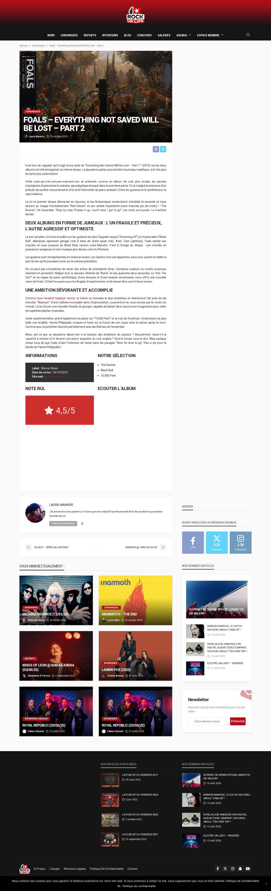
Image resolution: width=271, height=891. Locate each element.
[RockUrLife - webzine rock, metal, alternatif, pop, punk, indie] (135, 15)
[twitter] (82, 524)
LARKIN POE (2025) (116, 670)
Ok (119, 886)
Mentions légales (75, 868)
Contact (132, 868)
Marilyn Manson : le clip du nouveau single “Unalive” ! (224, 628)
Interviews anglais (36, 718)
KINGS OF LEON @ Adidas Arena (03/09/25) (48, 667)
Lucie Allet (113, 620)
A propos (39, 868)
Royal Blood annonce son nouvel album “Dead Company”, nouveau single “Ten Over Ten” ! (227, 647)
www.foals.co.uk (55, 376)
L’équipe (54, 868)
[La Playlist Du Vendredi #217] (110, 780)
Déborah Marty (36, 620)
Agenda (181, 35)
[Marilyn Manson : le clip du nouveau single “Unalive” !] (195, 631)
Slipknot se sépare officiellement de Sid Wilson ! (216, 611)
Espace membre (208, 35)
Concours (144, 35)
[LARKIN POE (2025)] (135, 656)
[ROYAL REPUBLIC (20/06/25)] (56, 711)
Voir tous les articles (63, 524)
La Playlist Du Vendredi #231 (140, 834)
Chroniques (69, 35)
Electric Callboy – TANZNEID (225, 663)
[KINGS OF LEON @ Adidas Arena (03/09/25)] (56, 656)
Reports (90, 35)
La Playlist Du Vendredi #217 (140, 774)
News (51, 35)
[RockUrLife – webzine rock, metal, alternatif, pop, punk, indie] (24, 868)
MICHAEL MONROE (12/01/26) (45, 614)
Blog (127, 35)
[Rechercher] (248, 35)
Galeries (164, 35)
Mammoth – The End (119, 614)
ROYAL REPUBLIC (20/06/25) (43, 725)
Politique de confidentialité (107, 868)
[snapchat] (240, 868)
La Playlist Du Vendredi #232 (140, 814)
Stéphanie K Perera (39, 675)
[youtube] (247, 868)
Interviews (110, 35)
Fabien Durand (36, 731)
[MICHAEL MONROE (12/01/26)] (56, 600)
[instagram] (232, 868)
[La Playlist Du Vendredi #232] (110, 820)
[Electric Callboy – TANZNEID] (195, 668)
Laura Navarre (37, 136)
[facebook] (217, 868)
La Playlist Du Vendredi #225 (140, 794)
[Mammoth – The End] (135, 600)
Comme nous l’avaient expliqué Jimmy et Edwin (56, 298)
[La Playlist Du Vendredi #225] (110, 800)
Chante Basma (115, 675)
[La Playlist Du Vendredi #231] (110, 840)
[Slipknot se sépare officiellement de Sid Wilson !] (217, 599)
